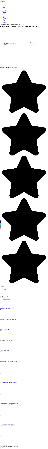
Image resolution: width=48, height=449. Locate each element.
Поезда (4, 20)
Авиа (4, 17)
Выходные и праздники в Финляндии (5, 350)
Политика (31, 42)
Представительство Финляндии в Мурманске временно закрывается (9, 403)
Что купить (4, 22)
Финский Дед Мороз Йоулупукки (4, 329)
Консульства (4, 5)
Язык (4, 13)
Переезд (4, 15)
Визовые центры (5, 4)
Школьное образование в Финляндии (5, 308)
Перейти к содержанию (3, 0)
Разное (4, 7)
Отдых (3, 9)
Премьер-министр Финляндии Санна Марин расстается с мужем (8, 382)
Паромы (4, 19)
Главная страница (2, 24)
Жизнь (2, 14)
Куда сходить (5, 10)
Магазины (4, 21)
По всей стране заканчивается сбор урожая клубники (7, 424)
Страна (3, 11)
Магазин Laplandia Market (3, 445)
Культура (4, 12)
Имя (1, 285)
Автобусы (4, 18)
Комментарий (2, 293)
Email (1, 286)
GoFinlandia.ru (2, 2)
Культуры (4, 6)
